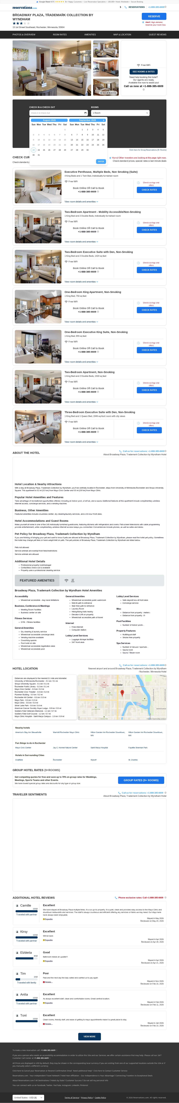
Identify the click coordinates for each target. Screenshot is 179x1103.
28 (60, 150)
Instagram (66, 1085)
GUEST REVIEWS (157, 35)
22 (82, 145)
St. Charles (133, 760)
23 (33, 150)
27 (54, 150)
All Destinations (42, 1080)
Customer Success (74, 1080)
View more (90, 1036)
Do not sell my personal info (95, 1080)
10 (93, 135)
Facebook (41, 1085)
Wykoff (93, 760)
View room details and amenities (80, 202)
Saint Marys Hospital (99, 748)
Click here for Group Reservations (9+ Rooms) (147, 150)
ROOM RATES (60, 35)
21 (77, 145)
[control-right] (85, 68)
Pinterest (84, 1085)
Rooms (95, 107)
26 (49, 150)
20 (72, 145)
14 (77, 140)
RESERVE (154, 16)
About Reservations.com (23, 1080)
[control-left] (18, 68)
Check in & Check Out (42, 107)
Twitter (49, 1085)
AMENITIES (90, 35)
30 (33, 155)
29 (65, 150)
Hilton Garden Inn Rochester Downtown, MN (108, 734)
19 (103, 140)
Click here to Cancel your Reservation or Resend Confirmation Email (42, 1070)
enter (101, 161)
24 (39, 150)
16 (87, 140)
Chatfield (19, 760)
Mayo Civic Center (23, 748)
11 (98, 135)
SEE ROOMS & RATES (144, 72)
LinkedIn (75, 1085)
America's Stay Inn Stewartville (28, 732)
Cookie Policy (100, 1097)
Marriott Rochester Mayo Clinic (66, 732)
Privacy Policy (87, 1097)
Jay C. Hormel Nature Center (65, 748)
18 (98, 140)
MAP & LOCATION (122, 35)
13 (72, 140)
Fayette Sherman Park (137, 748)
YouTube (57, 1085)
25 (44, 150)
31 (39, 155)
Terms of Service (72, 1097)
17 (93, 140)
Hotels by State (57, 1080)
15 (82, 140)
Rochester (57, 760)
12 (103, 135)
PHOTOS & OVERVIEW (24, 35)
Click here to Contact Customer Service (110, 1070)
